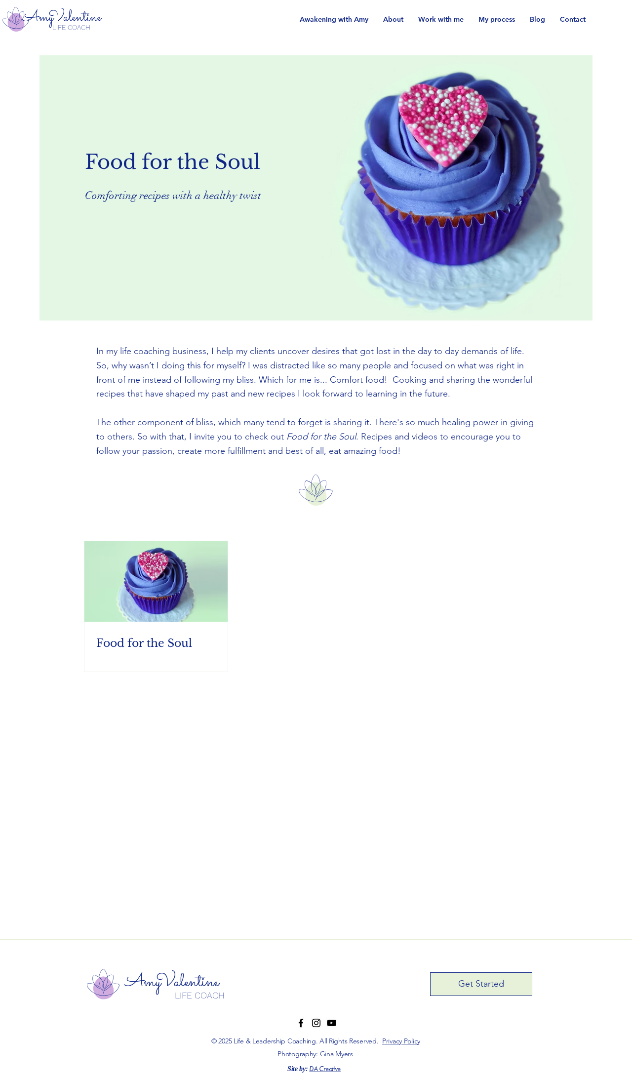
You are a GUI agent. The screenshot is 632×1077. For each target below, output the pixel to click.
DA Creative (325, 1069)
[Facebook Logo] (301, 1023)
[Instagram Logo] (316, 1023)
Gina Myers (336, 1053)
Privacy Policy (401, 1041)
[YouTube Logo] (331, 1023)
